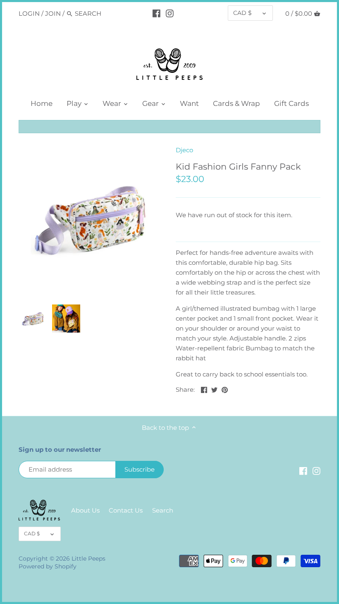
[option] (33, 318)
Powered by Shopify (47, 566)
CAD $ (242, 13)
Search (162, 510)
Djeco (184, 150)
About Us (85, 510)
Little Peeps (88, 558)
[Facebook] (156, 13)
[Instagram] (170, 13)
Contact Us (126, 510)
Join (53, 13)
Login (29, 13)
